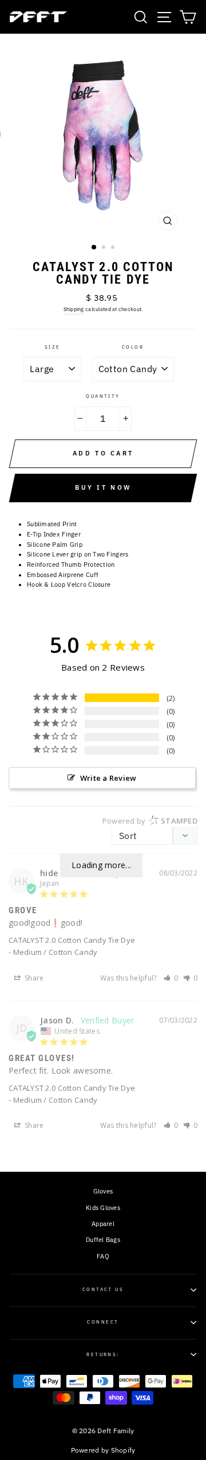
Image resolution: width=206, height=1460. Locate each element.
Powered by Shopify (103, 1450)
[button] (171, 978)
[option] (103, 135)
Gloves (103, 1191)
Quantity (103, 396)
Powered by (149, 821)
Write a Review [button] (108, 778)
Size (53, 347)
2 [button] (105, 248)
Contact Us (103, 1289)
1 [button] (94, 248)
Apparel (103, 1224)
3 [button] (114, 248)
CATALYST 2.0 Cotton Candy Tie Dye (72, 940)
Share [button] (33, 978)
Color (133, 347)
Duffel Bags (103, 1240)
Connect (102, 1322)
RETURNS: (103, 1354)
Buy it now (103, 487)
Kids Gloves (103, 1208)
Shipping (74, 309)
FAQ (103, 1256)
